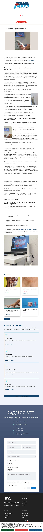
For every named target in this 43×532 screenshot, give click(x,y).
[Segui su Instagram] (25, 521)
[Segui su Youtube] (27, 521)
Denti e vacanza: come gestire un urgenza (30, 310)
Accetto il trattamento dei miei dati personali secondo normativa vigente (20, 484)
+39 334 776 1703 (19, 428)
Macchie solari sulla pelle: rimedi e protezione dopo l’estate (30, 289)
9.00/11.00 (10, 462)
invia (33, 488)
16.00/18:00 (10, 465)
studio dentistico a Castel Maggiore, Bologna (27, 229)
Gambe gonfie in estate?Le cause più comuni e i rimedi (11, 311)
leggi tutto (7, 314)
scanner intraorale (30, 60)
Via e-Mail (10, 469)
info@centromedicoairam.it (22, 422)
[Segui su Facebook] (23, 521)
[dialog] (21, 527)
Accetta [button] (7, 530)
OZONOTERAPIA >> (8, 392)
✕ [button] (41, 523)
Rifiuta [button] (21, 530)
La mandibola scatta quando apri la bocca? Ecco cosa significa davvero (11, 290)
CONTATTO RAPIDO (21, 22)
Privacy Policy (25, 515)
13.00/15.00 (10, 463)
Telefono (10, 470)
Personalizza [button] (35, 530)
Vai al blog (7, 319)
